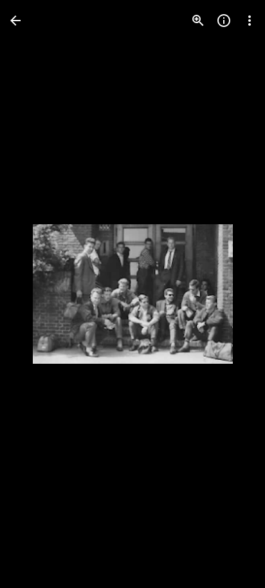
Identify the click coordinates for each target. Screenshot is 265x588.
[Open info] (224, 20)
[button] (36, 294)
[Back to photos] (15, 20)
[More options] (249, 20)
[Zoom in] (198, 20)
